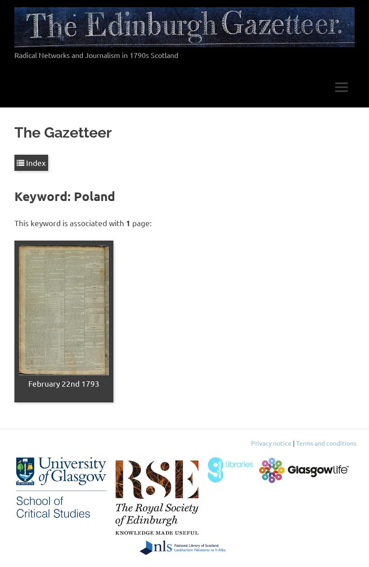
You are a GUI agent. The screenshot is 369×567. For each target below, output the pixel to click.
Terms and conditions (326, 443)
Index (35, 162)
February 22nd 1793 (63, 383)
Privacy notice (271, 443)
